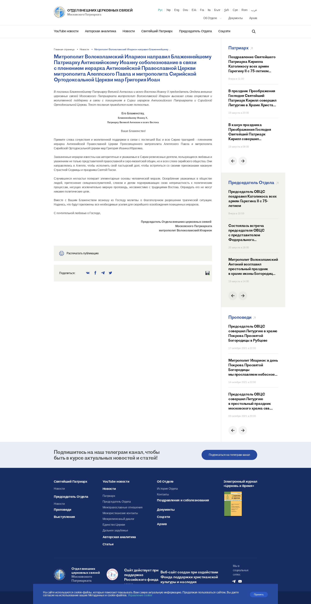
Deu (185, 10)
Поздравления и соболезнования (183, 500)
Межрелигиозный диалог (118, 518)
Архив (253, 18)
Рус (160, 10)
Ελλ (194, 10)
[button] (232, 161)
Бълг (217, 10)
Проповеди (62, 509)
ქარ (226, 10)
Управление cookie (140, 595)
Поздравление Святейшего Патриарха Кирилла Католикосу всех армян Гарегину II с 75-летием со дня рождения (252, 64)
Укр (168, 10)
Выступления (64, 517)
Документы (236, 18)
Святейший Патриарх (157, 31)
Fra (202, 10)
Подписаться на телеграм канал (229, 454)
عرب (254, 10)
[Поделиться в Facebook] (95, 273)
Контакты (163, 494)
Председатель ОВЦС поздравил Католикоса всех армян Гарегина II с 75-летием (252, 198)
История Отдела (167, 488)
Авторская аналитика (101, 31)
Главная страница (64, 49)
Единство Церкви (114, 524)
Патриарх (109, 495)
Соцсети (224, 31)
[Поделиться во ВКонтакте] (88, 273)
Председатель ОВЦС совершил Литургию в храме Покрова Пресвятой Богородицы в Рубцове (252, 333)
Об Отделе (210, 18)
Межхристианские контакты (120, 513)
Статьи (108, 544)
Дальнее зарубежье (115, 530)
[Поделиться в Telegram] (103, 273)
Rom (244, 10)
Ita (209, 10)
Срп (235, 10)
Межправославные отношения (123, 507)
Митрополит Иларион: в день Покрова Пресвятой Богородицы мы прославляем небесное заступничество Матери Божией (253, 367)
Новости (129, 31)
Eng (176, 10)
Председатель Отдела (196, 31)
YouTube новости (66, 31)
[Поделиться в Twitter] (110, 273)
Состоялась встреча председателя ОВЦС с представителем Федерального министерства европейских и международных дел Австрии (252, 232)
